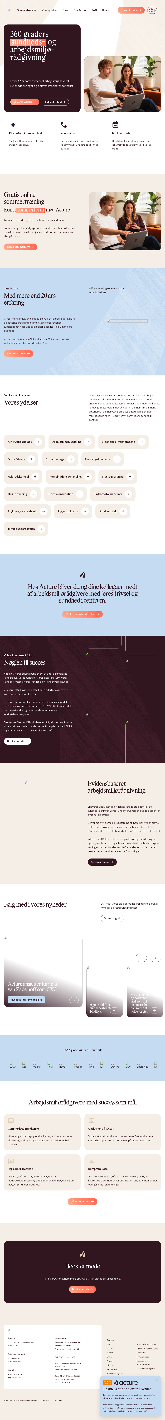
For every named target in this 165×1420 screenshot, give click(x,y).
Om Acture (80, 10)
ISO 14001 (58, 1400)
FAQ (94, 10)
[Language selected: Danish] (152, 10)
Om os (109, 1357)
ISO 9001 (46, 1400)
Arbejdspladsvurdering (146, 1344)
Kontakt (110, 1348)
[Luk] (157, 1380)
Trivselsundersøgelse (145, 1368)
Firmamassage (142, 1357)
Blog (65, 10)
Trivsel (109, 1361)
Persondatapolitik (63, 1345)
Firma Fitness (142, 1352)
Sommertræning (26, 10)
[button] (141, 958)
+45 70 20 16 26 (15, 1377)
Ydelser (110, 1365)
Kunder (106, 10)
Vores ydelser (49, 10)
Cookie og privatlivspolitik (67, 1349)
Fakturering (112, 1369)
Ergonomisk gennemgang (147, 1348)
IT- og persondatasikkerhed (68, 1342)
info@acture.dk (15, 1374)
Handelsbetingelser (115, 1373)
